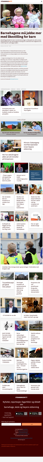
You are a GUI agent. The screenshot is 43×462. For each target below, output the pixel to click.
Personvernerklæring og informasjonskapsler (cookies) (21, 438)
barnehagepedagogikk (5, 89)
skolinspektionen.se (14, 79)
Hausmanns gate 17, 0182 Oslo (23, 434)
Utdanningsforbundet (23, 432)
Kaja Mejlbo (25, 429)
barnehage (13, 89)
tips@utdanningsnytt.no (23, 430)
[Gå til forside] (6, 1)
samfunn (18, 89)
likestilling (23, 89)
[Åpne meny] (41, 1)
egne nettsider (24, 66)
